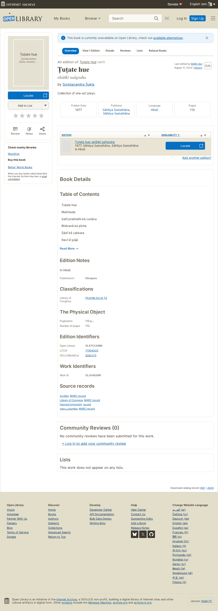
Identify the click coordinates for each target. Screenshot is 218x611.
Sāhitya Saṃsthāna (116, 113)
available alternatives (168, 38)
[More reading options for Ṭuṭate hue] (45, 105)
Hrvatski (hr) (180, 541)
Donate (175, 4)
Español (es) (180, 527)
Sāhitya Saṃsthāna (116, 110)
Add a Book (138, 523)
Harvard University (71, 404)
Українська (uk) (182, 573)
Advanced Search (59, 532)
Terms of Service (18, 532)
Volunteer (13, 514)
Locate (28, 95)
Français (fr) (180, 532)
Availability (170, 134)
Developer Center (101, 509)
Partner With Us (17, 518)
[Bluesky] (134, 534)
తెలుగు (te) (178, 568)
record (87, 404)
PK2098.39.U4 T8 (96, 298)
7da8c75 (206, 601)
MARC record (78, 395)
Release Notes (140, 527)
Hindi (154, 110)
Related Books (158, 50)
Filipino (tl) (179, 582)
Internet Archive (66, 599)
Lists (140, 50)
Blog (10, 527)
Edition (66, 134)
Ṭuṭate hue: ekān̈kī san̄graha (95, 142)
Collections (55, 527)
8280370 (90, 355)
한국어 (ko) (179, 550)
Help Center (138, 509)
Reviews (125, 50)
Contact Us (138, 514)
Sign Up (197, 18)
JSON (210, 487)
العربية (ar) (179, 509)
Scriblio (64, 395)
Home (52, 509)
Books (52, 514)
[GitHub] (151, 534)
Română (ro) (180, 559)
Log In (182, 18)
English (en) (180, 523)
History (198, 67)
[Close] (207, 38)
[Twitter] (143, 534)
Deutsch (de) (180, 518)
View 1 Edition (91, 50)
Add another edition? (196, 157)
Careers (12, 523)
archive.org (120, 602)
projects (67, 602)
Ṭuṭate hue (87, 62)
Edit (208, 65)
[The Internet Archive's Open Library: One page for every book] (22, 18)
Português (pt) (181, 554)
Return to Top (57, 536)
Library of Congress (71, 400)
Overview (70, 50)
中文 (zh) (178, 577)
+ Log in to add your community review (94, 443)
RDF (202, 487)
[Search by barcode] (167, 18)
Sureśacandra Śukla (78, 84)
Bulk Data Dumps (101, 518)
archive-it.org (143, 602)
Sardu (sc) (179, 564)
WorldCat (14, 153)
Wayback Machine (99, 602)
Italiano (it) (179, 546)
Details (110, 50)
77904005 (91, 350)
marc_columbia (69, 408)
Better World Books (20, 167)
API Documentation (102, 514)
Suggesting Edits (142, 518)
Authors (53, 518)
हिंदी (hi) (177, 536)
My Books (62, 18)
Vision (11, 509)
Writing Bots (98, 523)
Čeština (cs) (180, 514)
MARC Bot (196, 63)
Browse (91, 18)
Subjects (53, 523)
